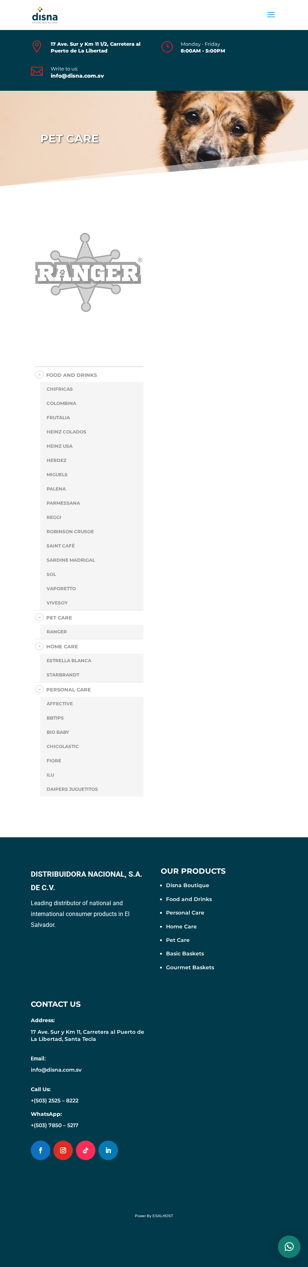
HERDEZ (56, 460)
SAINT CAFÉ (61, 546)
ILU (50, 775)
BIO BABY (58, 732)
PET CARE (59, 618)
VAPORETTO (61, 588)
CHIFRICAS (60, 389)
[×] (289, 1247)
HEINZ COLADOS (66, 432)
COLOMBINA (61, 403)
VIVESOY (57, 603)
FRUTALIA (58, 417)
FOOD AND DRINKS (71, 375)
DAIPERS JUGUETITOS (72, 789)
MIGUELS (57, 474)
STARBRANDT (63, 675)
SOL (51, 574)
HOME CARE (62, 646)
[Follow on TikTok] (85, 1150)
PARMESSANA (63, 503)
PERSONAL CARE (68, 690)
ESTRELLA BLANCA (69, 660)
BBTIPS (55, 718)
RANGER (57, 631)
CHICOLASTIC (63, 746)
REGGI (54, 517)
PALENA (56, 489)
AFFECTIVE (60, 703)
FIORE (54, 760)
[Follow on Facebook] (40, 1150)
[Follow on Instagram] (63, 1150)
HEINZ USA (59, 446)
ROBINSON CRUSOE (70, 531)
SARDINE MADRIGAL (71, 560)
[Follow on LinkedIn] (108, 1150)
